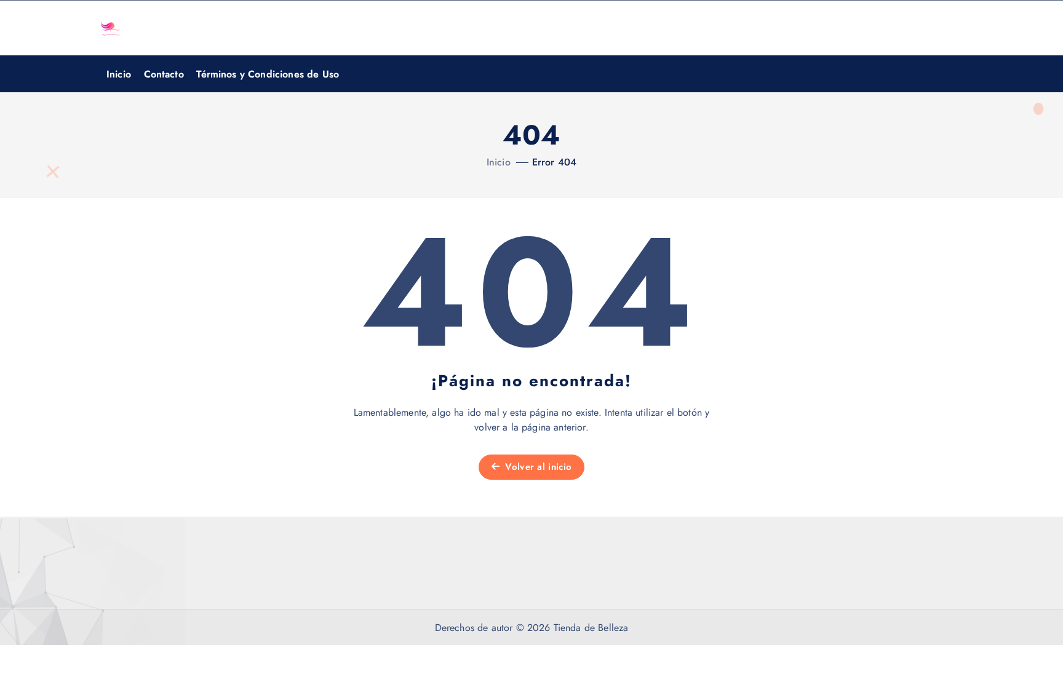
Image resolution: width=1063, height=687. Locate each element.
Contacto (164, 74)
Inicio (118, 74)
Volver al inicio (536, 467)
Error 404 (554, 162)
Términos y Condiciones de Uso (267, 74)
